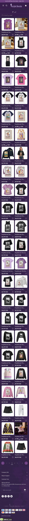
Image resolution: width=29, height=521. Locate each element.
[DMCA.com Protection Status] (6, 519)
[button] (3, 5)
